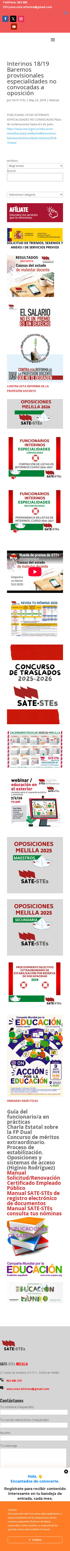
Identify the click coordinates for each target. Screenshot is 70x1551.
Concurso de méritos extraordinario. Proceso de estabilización (33, 1144)
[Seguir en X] (13, 19)
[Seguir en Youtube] (14, 26)
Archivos (12, 160)
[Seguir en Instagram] (21, 19)
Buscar (11, 171)
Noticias (54, 100)
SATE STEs (19, 100)
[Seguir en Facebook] (5, 19)
